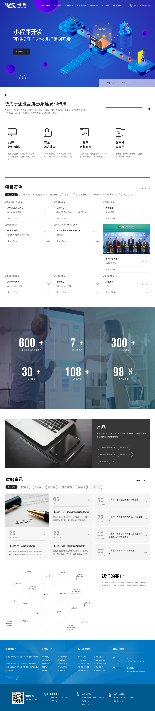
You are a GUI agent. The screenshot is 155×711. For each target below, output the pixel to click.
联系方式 (117, 5)
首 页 (36, 5)
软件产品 (94, 5)
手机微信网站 (66, 487)
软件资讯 (106, 5)
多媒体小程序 (125, 454)
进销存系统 (124, 447)
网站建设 (24, 487)
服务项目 (69, 5)
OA (117, 461)
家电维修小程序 (106, 454)
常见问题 (38, 487)
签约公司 (11, 487)
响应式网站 (112, 195)
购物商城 (40, 195)
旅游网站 (69, 195)
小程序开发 (82, 5)
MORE (143, 188)
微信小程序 (129, 195)
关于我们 (46, 5)
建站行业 (51, 487)
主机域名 (81, 487)
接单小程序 (104, 461)
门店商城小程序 (106, 447)
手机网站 (83, 195)
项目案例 (57, 5)
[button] (124, 83)
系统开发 (97, 195)
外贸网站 (54, 195)
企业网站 (26, 195)
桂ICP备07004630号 (32, 703)
